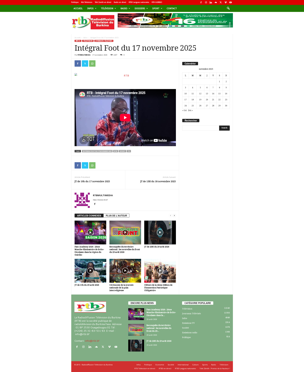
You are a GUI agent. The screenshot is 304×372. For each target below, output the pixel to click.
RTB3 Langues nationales (139, 2)
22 (219, 100)
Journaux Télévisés (103, 41)
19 (200, 100)
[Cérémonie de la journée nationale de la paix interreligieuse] (125, 271)
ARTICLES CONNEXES (89, 215)
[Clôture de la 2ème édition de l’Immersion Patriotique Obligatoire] (160, 271)
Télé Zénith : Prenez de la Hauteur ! (215, 368)
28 (213, 106)
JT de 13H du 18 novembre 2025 (158, 181)
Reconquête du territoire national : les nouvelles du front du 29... (158, 328)
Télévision (107, 8)
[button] (228, 8)
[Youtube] (230, 2)
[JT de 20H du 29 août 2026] (160, 232)
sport (155, 8)
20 (207, 100)
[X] (221, 2)
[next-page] (174, 215)
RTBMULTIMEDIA (84, 55)
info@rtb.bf (92, 340)
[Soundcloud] (216, 2)
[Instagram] (206, 2)
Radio (123, 8)
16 (226, 94)
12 (200, 94)
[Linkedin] (211, 2)
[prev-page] (170, 215)
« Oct (184, 110)
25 (193, 106)
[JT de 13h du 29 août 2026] (90, 271)
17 (185, 100)
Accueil (78, 8)
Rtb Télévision (86, 2)
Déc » (190, 110)
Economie (159, 364)
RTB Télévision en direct (144, 368)
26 (200, 106)
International (183, 364)
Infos (90, 8)
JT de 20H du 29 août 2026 (156, 247)
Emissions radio (189, 332)
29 (219, 106)
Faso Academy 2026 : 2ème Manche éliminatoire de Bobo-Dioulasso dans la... (161, 312)
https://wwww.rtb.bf (100, 200)
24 (185, 106)
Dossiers (140, 8)
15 (219, 94)
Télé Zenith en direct (103, 2)
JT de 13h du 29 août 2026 (87, 285)
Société (185, 328)
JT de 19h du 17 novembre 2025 (92, 181)
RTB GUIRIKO (157, 2)
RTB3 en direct (165, 368)
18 (193, 100)
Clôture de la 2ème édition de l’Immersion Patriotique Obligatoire (158, 288)
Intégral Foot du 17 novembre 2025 (97, 151)
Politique (75, 2)
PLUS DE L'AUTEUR (116, 215)
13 (207, 94)
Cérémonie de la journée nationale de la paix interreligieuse (121, 288)
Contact (172, 8)
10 (185, 94)
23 (226, 100)
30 (226, 106)
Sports (205, 364)
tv (129, 151)
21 (213, 100)
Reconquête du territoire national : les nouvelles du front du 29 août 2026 (124, 249)
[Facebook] (201, 2)
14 (213, 94)
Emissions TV (188, 323)
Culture (195, 364)
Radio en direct (120, 2)
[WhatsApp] (92, 63)
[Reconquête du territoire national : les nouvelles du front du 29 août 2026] (125, 232)
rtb (115, 151)
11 (193, 94)
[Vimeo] (226, 2)
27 (207, 106)
